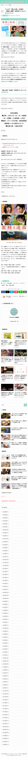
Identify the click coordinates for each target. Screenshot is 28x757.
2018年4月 (6, 679)
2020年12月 (6, 592)
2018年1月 (6, 688)
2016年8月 (6, 738)
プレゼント (22, 283)
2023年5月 (6, 532)
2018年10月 (6, 664)
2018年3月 (6, 682)
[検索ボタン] (26, 2)
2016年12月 (6, 726)
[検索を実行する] (25, 405)
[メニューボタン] (2, 2)
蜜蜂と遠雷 (11, 285)
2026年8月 (6, 512)
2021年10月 (6, 565)
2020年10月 (6, 598)
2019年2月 (6, 652)
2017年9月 (6, 699)
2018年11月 (6, 661)
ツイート (3, 496)
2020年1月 (6, 625)
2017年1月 (6, 723)
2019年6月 (6, 640)
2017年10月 (6, 696)
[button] (3, 292)
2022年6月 (6, 544)
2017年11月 (6, 694)
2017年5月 (6, 711)
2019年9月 (6, 631)
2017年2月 (6, 720)
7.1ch (4, 283)
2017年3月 (6, 717)
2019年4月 (6, 646)
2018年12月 (6, 658)
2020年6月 (6, 610)
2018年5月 (6, 676)
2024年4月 (6, 526)
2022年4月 (6, 547)
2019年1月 (6, 655)
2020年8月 (6, 604)
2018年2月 (6, 685)
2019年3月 (6, 649)
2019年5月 (6, 643)
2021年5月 (6, 577)
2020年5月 (6, 613)
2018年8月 (6, 670)
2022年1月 (6, 556)
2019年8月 (6, 634)
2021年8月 (6, 568)
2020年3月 (6, 619)
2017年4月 (6, 714)
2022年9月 (6, 541)
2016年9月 (6, 735)
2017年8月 (6, 702)
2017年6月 (6, 708)
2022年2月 (6, 553)
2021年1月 (6, 589)
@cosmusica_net (8, 145)
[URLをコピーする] (25, 292)
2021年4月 (6, 580)
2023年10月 (6, 529)
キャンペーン (16, 283)
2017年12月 (6, 690)
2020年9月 (6, 601)
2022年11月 (6, 538)
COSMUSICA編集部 (14, 317)
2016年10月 (6, 732)
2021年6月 (6, 574)
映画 (7, 285)
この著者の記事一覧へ (14, 321)
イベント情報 (5, 15)
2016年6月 (6, 744)
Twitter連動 (9, 283)
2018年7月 (6, 673)
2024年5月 (6, 524)
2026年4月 (6, 517)
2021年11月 (6, 562)
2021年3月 (6, 583)
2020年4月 (6, 616)
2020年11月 (6, 595)
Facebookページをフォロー (9, 501)
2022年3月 (6, 550)
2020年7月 (6, 607)
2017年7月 (6, 705)
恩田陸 (3, 285)
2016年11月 (6, 729)
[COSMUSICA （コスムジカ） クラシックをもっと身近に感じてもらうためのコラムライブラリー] (14, 2)
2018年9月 (6, 667)
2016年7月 (6, 741)
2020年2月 (6, 622)
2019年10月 (6, 628)
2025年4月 (6, 521)
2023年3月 (6, 535)
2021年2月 (6, 586)
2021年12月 (6, 559)
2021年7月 (6, 571)
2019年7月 (6, 637)
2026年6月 (6, 515)
